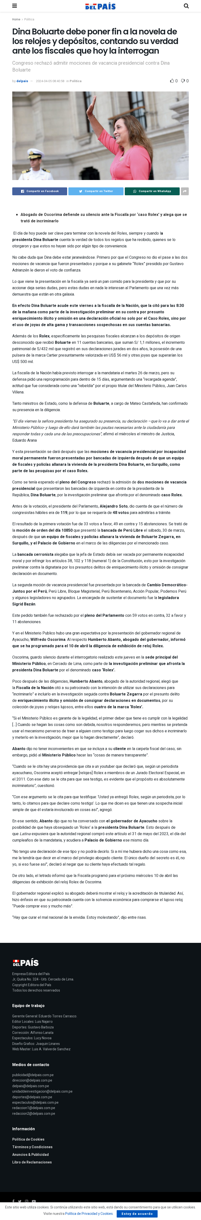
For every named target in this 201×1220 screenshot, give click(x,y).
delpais (22, 81)
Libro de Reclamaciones (32, 1162)
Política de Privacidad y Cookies (89, 1213)
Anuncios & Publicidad (30, 1154)
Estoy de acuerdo (137, 1213)
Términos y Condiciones (32, 1147)
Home (16, 19)
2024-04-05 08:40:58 (50, 81)
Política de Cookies (28, 1139)
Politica (29, 19)
